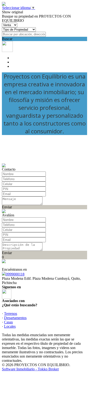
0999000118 (15, 274)
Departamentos (15, 318)
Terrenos (10, 314)
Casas (8, 322)
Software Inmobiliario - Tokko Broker (30, 369)
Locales (10, 326)
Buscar (7, 39)
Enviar (7, 207)
